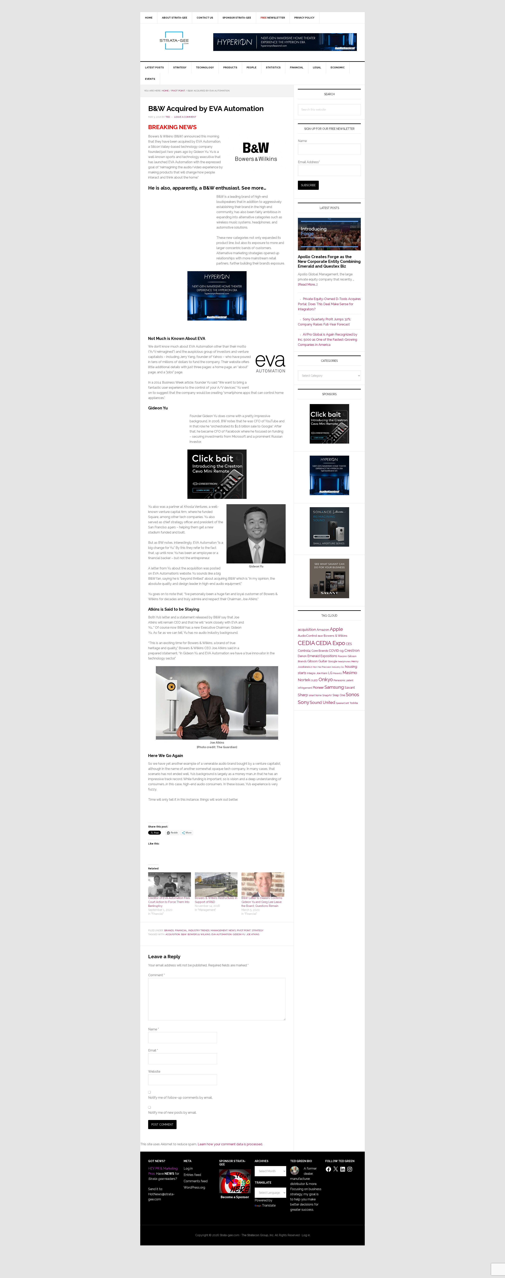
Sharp (303, 695)
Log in (188, 1168)
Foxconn (342, 656)
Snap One (339, 695)
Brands (169, 930)
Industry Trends (198, 930)
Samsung (334, 687)
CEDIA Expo (330, 643)
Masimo (350, 672)
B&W (183, 934)
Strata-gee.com (173, 40)
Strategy (257, 930)
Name (153, 1029)
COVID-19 (336, 651)
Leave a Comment (185, 117)
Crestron (351, 650)
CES (349, 644)
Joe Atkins (252, 934)
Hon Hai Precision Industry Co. (328, 667)
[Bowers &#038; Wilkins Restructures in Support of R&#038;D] (216, 884)
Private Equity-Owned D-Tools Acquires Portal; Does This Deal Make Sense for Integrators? (329, 304)
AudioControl (307, 636)
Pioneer (318, 687)
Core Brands (319, 650)
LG (330, 673)
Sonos (352, 694)
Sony (303, 702)
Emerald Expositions (322, 656)
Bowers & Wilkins (199, 934)
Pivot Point (244, 930)
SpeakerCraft (342, 703)
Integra (311, 673)
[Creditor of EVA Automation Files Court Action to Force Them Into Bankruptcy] (169, 884)
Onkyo (326, 679)
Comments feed (196, 1181)
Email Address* (309, 162)
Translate (269, 1205)
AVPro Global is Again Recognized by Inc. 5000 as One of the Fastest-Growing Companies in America (327, 340)
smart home (315, 695)
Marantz (337, 673)
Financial (181, 930)
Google (332, 661)
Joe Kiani (321, 673)
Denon (302, 656)
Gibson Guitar (317, 661)
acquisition (173, 934)
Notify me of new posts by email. (172, 1112)
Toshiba (354, 703)
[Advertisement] (182, 233)
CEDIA (306, 642)
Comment (156, 975)
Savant (350, 687)
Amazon (323, 630)
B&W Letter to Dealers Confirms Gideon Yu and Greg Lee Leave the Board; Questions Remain (261, 901)
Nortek (304, 680)
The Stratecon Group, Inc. (258, 1235)
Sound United (322, 702)
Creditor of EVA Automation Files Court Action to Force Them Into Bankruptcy (169, 901)
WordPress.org (194, 1187)
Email (153, 1050)
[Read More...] (307, 284)
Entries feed (192, 1175)
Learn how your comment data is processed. (230, 1144)
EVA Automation (221, 934)
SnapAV (327, 695)
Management (219, 930)
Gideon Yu (239, 934)
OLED (314, 680)
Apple (336, 629)
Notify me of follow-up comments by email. (180, 1097)
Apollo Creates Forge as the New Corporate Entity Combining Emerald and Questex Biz (329, 261)
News (232, 930)
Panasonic (340, 680)
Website (154, 1071)
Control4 (304, 651)
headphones (344, 661)
